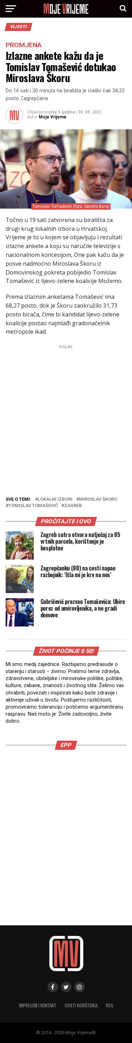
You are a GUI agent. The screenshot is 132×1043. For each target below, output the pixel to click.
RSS (109, 1005)
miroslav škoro (98, 499)
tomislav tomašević (33, 506)
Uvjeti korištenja (81, 1005)
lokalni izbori (55, 499)
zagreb (73, 506)
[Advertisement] (66, 417)
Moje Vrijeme (53, 117)
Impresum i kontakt (37, 1005)
